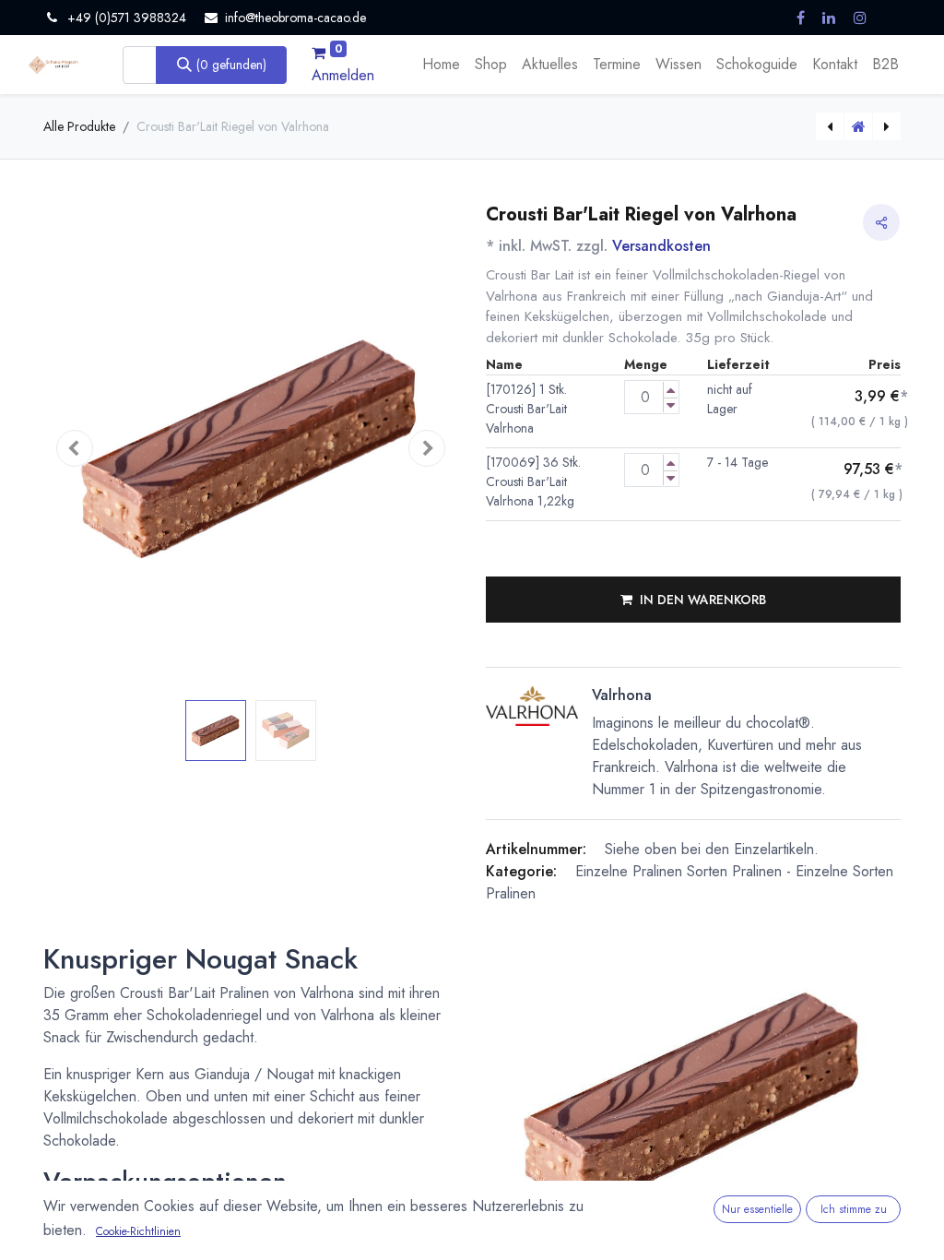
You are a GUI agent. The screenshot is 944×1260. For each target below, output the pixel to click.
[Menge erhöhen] (671, 390)
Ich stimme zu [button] (853, 1209)
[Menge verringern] (671, 405)
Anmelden (343, 75)
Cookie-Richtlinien (138, 1231)
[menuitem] (441, 64)
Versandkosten (661, 245)
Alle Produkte (79, 126)
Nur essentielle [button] (757, 1209)
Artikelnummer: (536, 849)
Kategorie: (521, 871)
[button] (74, 449)
